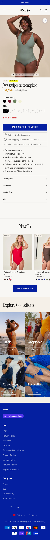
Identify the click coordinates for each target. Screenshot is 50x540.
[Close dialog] (49, 254)
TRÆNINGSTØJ (37, 275)
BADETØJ (37, 278)
